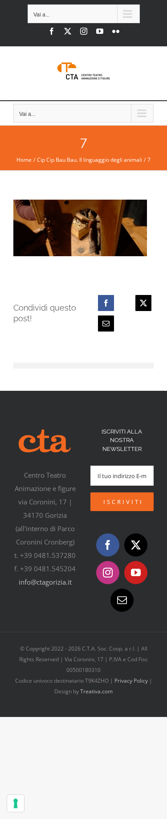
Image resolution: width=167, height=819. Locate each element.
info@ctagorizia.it (45, 581)
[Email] (106, 323)
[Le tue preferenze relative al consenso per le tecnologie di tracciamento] (15, 803)
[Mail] (122, 600)
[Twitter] (135, 545)
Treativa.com (96, 691)
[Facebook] (106, 303)
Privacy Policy (131, 680)
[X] (143, 303)
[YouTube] (135, 572)
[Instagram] (107, 572)
